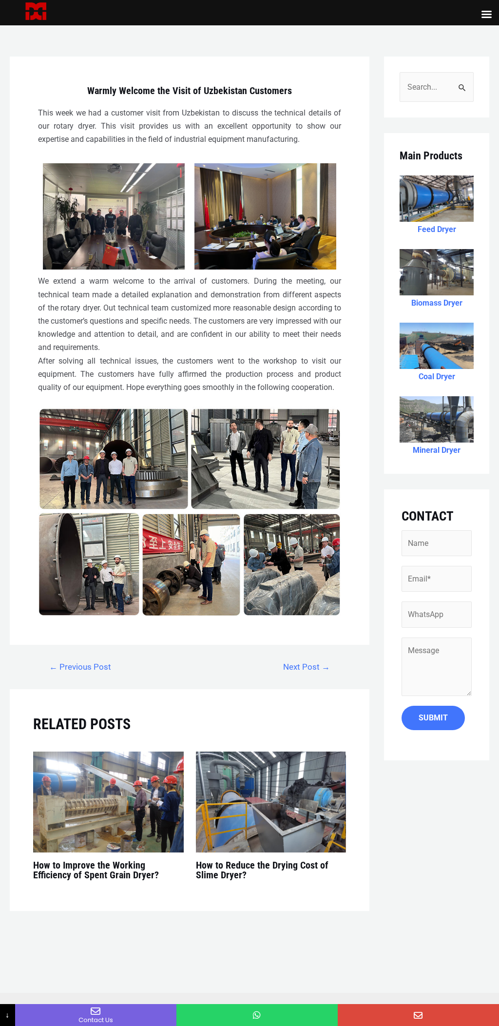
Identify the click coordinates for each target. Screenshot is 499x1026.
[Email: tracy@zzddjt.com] (418, 1015)
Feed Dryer (437, 229)
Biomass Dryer (436, 303)
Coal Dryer (437, 376)
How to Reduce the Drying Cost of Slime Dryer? (262, 870)
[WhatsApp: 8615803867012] (257, 1015)
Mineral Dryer (437, 450)
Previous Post (80, 667)
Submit (433, 717)
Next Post (306, 667)
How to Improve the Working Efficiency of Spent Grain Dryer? (96, 870)
